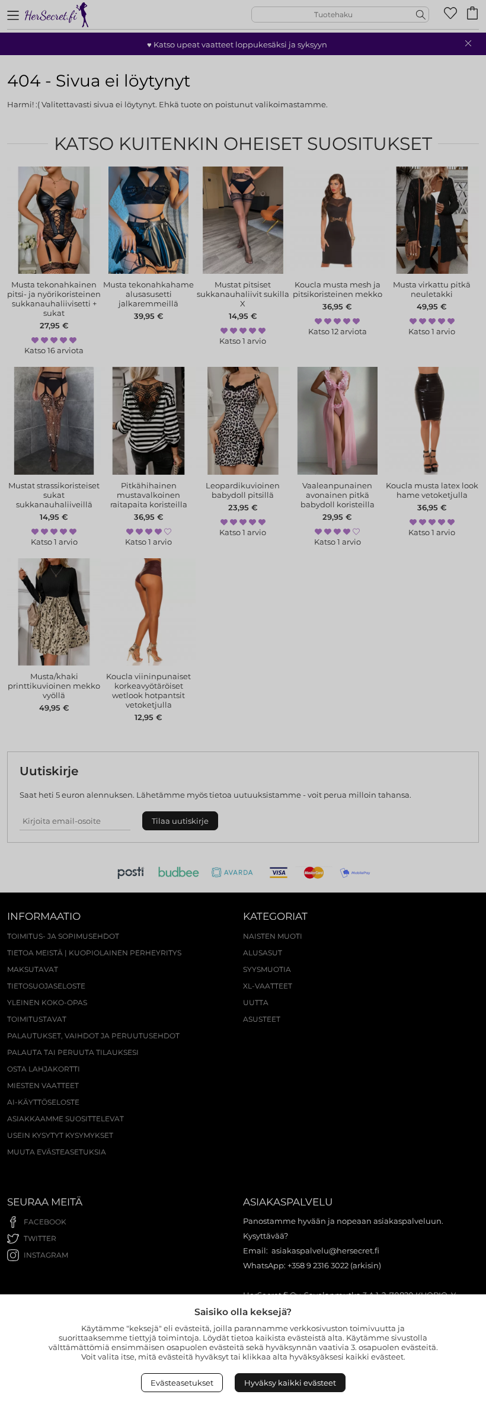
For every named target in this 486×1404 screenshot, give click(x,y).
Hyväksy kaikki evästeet (290, 1382)
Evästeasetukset (182, 1382)
